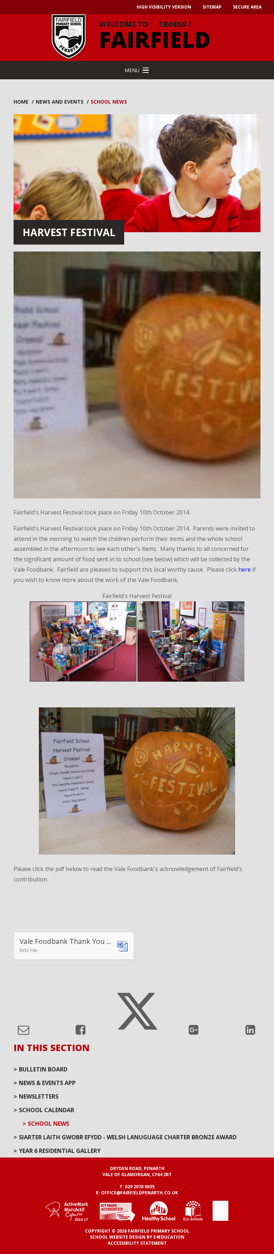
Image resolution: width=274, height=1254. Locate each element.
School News (109, 101)
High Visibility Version (164, 7)
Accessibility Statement (137, 1243)
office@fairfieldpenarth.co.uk (139, 1193)
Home (21, 101)
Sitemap (212, 7)
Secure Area (247, 7)
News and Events (59, 101)
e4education (168, 1237)
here (244, 569)
